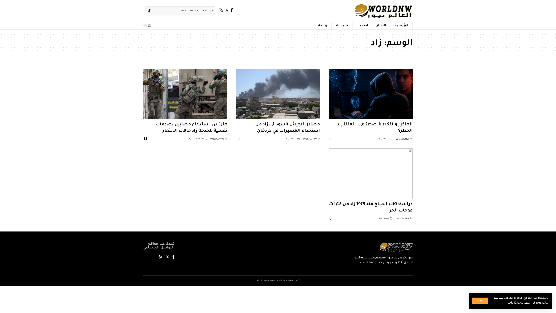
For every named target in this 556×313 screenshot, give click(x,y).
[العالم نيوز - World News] (383, 10)
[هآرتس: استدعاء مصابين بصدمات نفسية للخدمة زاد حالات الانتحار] (185, 94)
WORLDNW (403, 138)
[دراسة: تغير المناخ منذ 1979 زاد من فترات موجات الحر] (371, 173)
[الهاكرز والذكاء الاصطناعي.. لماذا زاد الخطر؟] (371, 94)
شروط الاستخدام (519, 302)
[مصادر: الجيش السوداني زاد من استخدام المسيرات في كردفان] (278, 94)
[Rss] (221, 10)
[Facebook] (232, 10)
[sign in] (165, 26)
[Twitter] (227, 10)
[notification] (159, 26)
